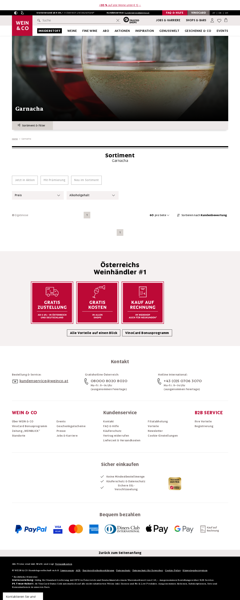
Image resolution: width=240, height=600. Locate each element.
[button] (16, 13)
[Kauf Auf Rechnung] (143, 303)
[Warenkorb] (225, 19)
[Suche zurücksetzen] (118, 20)
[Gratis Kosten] (97, 303)
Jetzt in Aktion (25, 180)
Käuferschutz (112, 431)
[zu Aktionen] (134, 30)
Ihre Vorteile (203, 421)
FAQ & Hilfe (111, 426)
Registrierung (204, 426)
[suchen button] (39, 20)
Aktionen (122, 31)
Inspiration (144, 31)
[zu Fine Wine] (102, 30)
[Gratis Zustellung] (52, 303)
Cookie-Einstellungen (163, 435)
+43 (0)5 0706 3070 (183, 380)
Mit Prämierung (54, 180)
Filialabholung (158, 421)
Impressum (67, 570)
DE (220, 12)
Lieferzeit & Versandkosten (121, 440)
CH (226, 12)
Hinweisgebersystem (195, 570)
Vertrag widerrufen (116, 435)
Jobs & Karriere (168, 20)
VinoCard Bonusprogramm (147, 333)
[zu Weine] (81, 30)
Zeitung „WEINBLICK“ (26, 431)
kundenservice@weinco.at (137, 12)
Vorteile (153, 426)
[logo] (22, 25)
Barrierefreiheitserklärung (98, 570)
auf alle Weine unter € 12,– (120, 5)
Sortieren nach (204, 215)
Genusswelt (169, 31)
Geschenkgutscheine (71, 426)
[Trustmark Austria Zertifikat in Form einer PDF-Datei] (174, 483)
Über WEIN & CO (23, 421)
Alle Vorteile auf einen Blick (93, 333)
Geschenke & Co (198, 31)
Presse (61, 431)
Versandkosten (63, 564)
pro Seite (158, 215)
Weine (72, 31)
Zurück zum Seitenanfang (120, 553)
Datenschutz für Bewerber (147, 570)
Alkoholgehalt (79, 195)
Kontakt (108, 421)
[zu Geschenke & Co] (216, 30)
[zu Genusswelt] (184, 30)
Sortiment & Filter (32, 125)
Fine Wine (90, 31)
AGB (78, 570)
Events (222, 31)
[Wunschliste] (219, 20)
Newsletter (155, 431)
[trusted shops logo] (130, 20)
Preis (18, 195)
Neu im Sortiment (86, 180)
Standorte (18, 435)
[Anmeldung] (212, 20)
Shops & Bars (196, 20)
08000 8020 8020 (109, 380)
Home (15, 138)
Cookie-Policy (173, 570)
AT (213, 12)
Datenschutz (123, 570)
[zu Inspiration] (159, 30)
